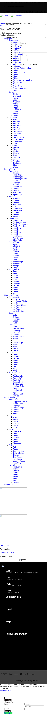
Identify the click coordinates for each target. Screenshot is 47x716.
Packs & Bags (18, 408)
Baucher (16, 198)
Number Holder (19, 187)
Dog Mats (17, 52)
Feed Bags (17, 175)
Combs (16, 51)
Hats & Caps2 (18, 337)
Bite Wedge (17, 131)
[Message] (34, 709)
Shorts (15, 76)
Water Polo (8, 485)
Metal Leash (18, 139)
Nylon (15, 104)
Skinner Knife (18, 394)
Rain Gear (17, 463)
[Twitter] (8, 650)
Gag (14, 206)
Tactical (12, 465)
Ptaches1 (16, 412)
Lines (15, 341)
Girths (15, 254)
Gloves (16, 153)
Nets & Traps (18, 343)
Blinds (15, 149)
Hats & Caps (18, 404)
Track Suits (17, 86)
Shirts (15, 74)
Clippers (16, 49)
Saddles (16, 264)
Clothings (17, 331)
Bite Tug (16, 129)
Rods (15, 346)
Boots (15, 248)
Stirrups (16, 266)
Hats (15, 279)
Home (2, 23)
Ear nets (16, 252)
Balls (15, 120)
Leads (15, 258)
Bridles (16, 250)
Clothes (16, 151)
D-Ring (16, 200)
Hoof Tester (17, 236)
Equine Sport (9, 169)
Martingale (17, 102)
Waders (16, 370)
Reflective (17, 110)
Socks (15, 414)
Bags (15, 244)
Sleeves (16, 165)
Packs (15, 439)
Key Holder (17, 459)
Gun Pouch (17, 457)
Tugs (15, 323)
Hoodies (16, 66)
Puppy (15, 108)
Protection (13, 145)
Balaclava (17, 431)
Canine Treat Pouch (8, 553)
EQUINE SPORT (11, 38)
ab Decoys (17, 299)
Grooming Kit (18, 54)
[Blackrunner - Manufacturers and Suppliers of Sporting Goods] (11, 16)
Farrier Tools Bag (19, 226)
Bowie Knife (18, 378)
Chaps (15, 275)
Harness (16, 157)
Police (11, 445)
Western (16, 216)
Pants (15, 70)
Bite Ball (16, 122)
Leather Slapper (19, 461)
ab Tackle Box (18, 311)
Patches (16, 189)
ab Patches (17, 307)
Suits (15, 366)
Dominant (17, 96)
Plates (15, 60)
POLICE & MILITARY (12, 29)
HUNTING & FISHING (13, 33)
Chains (16, 173)
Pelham (16, 214)
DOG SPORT (10, 24)
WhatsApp (8, 713)
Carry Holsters (18, 451)
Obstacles (17, 163)
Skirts (15, 78)
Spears (16, 350)
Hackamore (17, 208)
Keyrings (16, 183)
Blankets (16, 246)
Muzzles (16, 161)
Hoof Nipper (18, 230)
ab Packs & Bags (19, 305)
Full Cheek (17, 204)
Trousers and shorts (20, 88)
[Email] (14, 709)
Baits (15, 327)
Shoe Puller (17, 240)
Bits (10, 197)
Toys (15, 143)
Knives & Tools (14, 372)
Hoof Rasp (17, 234)
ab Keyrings (17, 303)
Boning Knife (18, 376)
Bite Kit (16, 124)
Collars (11, 92)
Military (11, 429)
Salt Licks (17, 193)
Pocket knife (18, 390)
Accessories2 (14, 297)
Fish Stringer (18, 333)
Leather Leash (18, 137)
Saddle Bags (18, 262)
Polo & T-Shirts (19, 72)
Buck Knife (17, 380)
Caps (15, 45)
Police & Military (10, 398)
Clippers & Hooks (20, 402)
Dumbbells (17, 133)
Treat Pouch (18, 62)
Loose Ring (17, 212)
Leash (15, 135)
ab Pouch (17, 309)
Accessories (13, 41)
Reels (15, 345)
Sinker (15, 348)
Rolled (15, 112)
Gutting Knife (18, 384)
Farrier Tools (13, 218)
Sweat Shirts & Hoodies (22, 80)
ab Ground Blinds (20, 301)
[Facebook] (8, 645)
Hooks (15, 56)
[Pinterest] (8, 659)
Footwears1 (17, 467)
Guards (16, 155)
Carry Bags (17, 47)
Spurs (15, 291)
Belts (15, 272)
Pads (15, 260)
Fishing (12, 325)
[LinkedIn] (8, 654)
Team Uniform (18, 84)
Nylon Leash (18, 141)
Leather (16, 100)
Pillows (16, 58)
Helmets (16, 281)
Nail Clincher (18, 238)
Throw (15, 116)
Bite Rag (16, 127)
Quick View (4, 545)
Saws (15, 392)
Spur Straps (17, 195)
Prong (15, 106)
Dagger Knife (18, 382)
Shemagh (17, 443)
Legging (16, 159)
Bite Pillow (17, 125)
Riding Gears (14, 242)
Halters (16, 256)
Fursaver (16, 98)
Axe (14, 374)
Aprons (16, 147)
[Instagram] (8, 640)
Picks (15, 388)
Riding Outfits (14, 270)
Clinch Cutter (18, 220)
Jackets (16, 68)
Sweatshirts (17, 82)
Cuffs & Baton (18, 453)
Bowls (15, 43)
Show (15, 114)
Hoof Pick (17, 232)
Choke (15, 94)
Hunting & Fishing (11, 295)
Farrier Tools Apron (20, 224)
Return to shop (25, 68)
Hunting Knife (18, 386)
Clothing (12, 64)
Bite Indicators (18, 329)
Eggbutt (16, 202)
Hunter (11, 352)
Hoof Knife (17, 228)
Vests (15, 90)
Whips (15, 167)
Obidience (13, 118)
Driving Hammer (19, 222)
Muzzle (16, 185)
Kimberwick (17, 210)
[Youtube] (8, 664)
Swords (16, 396)
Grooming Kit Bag (20, 179)
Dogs (11, 313)
